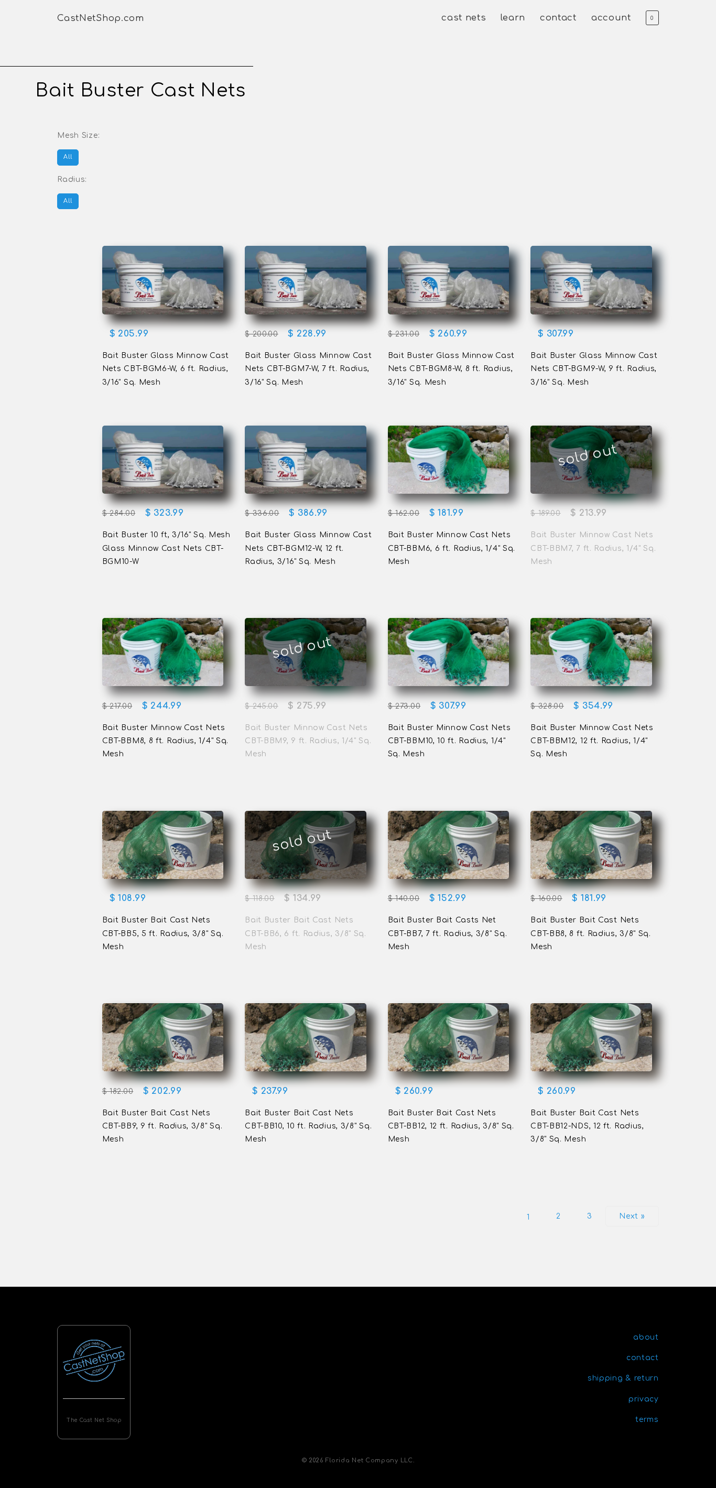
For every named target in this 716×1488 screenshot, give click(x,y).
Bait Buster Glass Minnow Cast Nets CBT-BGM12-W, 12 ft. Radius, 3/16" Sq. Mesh (308, 548)
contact (558, 18)
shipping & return (623, 1378)
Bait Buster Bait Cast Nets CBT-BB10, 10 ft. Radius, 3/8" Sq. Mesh (308, 1126)
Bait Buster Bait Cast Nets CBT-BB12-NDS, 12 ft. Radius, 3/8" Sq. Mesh (587, 1126)
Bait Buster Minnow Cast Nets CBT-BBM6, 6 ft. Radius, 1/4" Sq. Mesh (451, 548)
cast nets (463, 18)
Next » (632, 1216)
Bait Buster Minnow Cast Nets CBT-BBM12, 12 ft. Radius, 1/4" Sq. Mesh (592, 741)
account (611, 18)
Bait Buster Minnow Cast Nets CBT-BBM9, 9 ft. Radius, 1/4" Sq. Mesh (308, 741)
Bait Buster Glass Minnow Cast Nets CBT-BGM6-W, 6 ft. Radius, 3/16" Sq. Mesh (165, 369)
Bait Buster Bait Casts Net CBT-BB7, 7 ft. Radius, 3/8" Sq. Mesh (447, 933)
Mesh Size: (78, 135)
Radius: (72, 179)
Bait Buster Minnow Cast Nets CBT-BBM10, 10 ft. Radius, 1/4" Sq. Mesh (449, 741)
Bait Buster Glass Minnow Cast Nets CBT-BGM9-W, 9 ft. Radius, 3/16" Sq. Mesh (593, 369)
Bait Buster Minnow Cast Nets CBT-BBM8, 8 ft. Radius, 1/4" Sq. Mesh (165, 741)
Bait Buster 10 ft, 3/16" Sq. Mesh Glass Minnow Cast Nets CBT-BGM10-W (166, 548)
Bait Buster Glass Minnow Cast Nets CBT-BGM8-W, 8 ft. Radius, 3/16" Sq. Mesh (451, 369)
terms (647, 1420)
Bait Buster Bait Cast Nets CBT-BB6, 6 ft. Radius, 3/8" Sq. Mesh (305, 933)
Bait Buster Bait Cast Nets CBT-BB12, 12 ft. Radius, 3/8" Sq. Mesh (451, 1126)
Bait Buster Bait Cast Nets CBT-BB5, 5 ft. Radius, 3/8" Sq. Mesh (163, 933)
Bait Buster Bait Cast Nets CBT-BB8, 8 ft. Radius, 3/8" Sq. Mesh (590, 933)
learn (513, 18)
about (646, 1337)
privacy (643, 1399)
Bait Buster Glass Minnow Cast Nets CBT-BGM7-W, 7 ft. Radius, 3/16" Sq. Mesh (308, 369)
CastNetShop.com (100, 18)
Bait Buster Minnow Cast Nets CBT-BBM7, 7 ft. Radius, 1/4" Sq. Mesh (593, 548)
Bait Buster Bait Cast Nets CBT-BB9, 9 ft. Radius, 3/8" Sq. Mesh (162, 1126)
